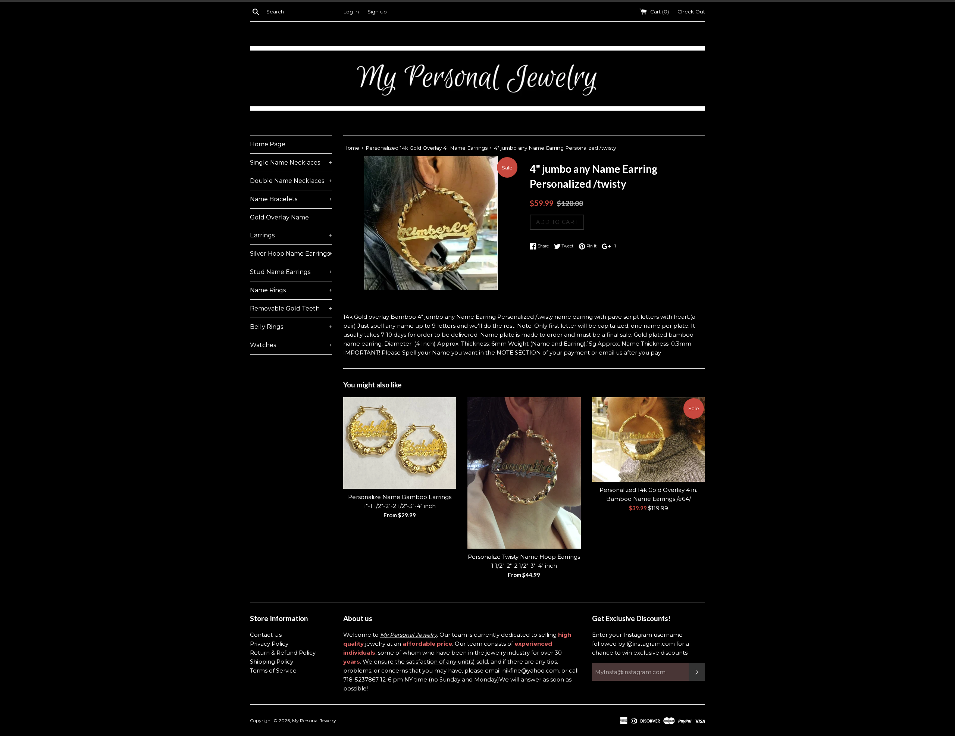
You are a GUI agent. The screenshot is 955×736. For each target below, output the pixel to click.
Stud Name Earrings (291, 271)
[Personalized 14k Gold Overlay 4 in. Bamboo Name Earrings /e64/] (648, 439)
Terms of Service (273, 670)
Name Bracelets (291, 199)
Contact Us (266, 634)
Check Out (691, 12)
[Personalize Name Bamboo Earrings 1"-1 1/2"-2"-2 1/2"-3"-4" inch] (399, 443)
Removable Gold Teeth (291, 308)
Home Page (267, 144)
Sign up (377, 12)
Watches (291, 345)
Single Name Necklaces (291, 162)
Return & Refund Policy (283, 652)
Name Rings (291, 290)
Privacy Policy (269, 643)
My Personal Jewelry (314, 720)
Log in (351, 12)
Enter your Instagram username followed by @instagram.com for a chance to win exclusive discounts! (640, 643)
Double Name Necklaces (291, 180)
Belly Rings (291, 326)
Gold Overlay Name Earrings (291, 226)
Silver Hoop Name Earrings (291, 253)
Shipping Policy (271, 661)
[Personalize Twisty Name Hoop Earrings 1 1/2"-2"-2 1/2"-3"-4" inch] (523, 473)
